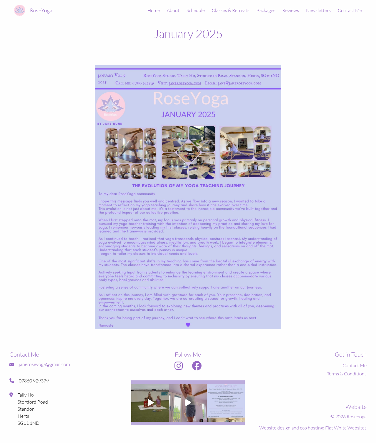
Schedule (196, 10)
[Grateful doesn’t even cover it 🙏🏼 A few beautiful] (150, 403)
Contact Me (350, 10)
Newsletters (318, 10)
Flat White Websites (346, 428)
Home (153, 10)
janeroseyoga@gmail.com (44, 364)
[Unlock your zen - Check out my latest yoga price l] (225, 403)
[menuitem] (150, 10)
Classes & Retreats (230, 10)
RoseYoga (41, 10)
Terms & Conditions (347, 374)
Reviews (290, 10)
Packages (265, 10)
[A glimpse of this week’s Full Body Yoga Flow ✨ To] (188, 403)
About (173, 10)
